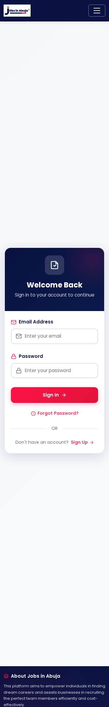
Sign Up (79, 442)
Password (31, 356)
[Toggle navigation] (96, 11)
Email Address (36, 322)
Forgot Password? (58, 413)
